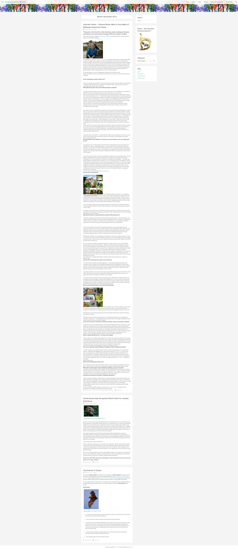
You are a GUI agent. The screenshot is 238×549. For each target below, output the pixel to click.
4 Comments (119, 390)
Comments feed (141, 76)
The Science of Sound (92, 470)
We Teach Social (118, 351)
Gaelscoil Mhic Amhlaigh (107, 478)
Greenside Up (120, 357)
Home (187, 2)
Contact (206, 2)
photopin (102, 418)
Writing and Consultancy (217, 2)
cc (104, 418)
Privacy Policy (229, 2)
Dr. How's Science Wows (14, 2)
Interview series (88, 390)
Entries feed (140, 73)
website (111, 387)
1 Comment (96, 462)
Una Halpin (101, 390)
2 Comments (96, 540)
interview (97, 390)
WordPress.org (140, 78)
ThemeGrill (130, 547)
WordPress (116, 547)
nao (96, 29)
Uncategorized (88, 462)
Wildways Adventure (108, 390)
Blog (199, 2)
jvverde (92, 511)
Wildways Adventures (105, 36)
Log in (139, 71)
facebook (116, 387)
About (193, 2)
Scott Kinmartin (94, 418)
